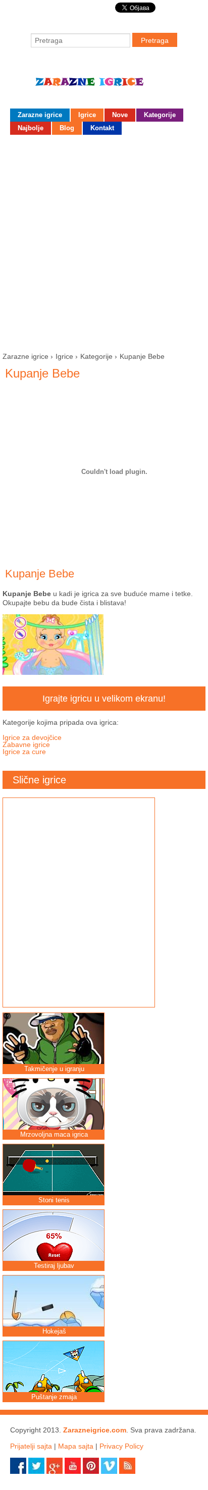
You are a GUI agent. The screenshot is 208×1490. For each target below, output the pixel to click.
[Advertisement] (104, 241)
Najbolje (30, 128)
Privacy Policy (121, 1446)
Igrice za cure (24, 752)
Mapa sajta (75, 1446)
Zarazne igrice (104, 85)
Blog (67, 128)
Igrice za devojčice (32, 737)
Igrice (87, 115)
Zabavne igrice (26, 744)
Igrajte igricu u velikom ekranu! (104, 699)
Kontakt (102, 128)
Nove (120, 115)
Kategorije (160, 115)
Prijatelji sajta (31, 1446)
